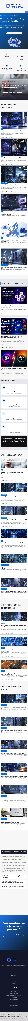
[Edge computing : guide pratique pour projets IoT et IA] (14, 257)
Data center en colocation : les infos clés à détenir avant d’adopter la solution (14, 543)
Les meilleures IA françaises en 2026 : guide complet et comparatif (12, 306)
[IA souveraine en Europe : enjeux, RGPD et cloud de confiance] (14, 229)
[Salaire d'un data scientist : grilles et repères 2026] (14, 767)
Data (2, 540)
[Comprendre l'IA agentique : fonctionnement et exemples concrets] (14, 202)
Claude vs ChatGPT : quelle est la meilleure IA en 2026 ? (13, 369)
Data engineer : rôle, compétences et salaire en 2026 (13, 185)
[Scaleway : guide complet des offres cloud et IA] (14, 582)
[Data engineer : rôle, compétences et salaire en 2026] (14, 174)
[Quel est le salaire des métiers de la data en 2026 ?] (14, 789)
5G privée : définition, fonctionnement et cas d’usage (12, 567)
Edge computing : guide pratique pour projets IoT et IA (14, 267)
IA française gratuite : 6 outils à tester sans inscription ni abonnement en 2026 (12, 337)
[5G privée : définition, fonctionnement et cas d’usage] (14, 558)
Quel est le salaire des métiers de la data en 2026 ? (14, 798)
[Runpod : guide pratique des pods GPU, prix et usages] (14, 147)
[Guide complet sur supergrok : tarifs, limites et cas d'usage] (14, 120)
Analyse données (5, 182)
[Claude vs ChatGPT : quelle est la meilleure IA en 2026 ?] (14, 358)
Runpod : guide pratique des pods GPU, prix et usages (13, 158)
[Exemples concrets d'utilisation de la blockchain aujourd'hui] (14, 616)
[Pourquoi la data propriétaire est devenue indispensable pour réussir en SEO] (14, 812)
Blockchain (3, 623)
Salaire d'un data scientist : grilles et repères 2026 (14, 776)
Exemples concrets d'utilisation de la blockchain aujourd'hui (13, 626)
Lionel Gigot (4, 97)
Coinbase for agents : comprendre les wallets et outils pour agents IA (13, 673)
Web (2, 470)
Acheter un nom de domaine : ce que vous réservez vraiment (14, 87)
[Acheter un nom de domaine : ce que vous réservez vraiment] (14, 463)
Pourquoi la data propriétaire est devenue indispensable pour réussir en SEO (12, 821)
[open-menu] (26, 12)
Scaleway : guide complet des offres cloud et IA (13, 591)
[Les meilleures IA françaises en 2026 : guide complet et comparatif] (14, 295)
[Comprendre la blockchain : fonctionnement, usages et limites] (14, 641)
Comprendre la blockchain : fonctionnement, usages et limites (12, 650)
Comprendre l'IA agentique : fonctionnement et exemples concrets (13, 213)
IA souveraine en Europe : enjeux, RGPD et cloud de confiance (13, 240)
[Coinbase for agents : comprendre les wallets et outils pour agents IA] (14, 664)
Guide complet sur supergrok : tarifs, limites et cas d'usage (14, 131)
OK (14, 1019)
